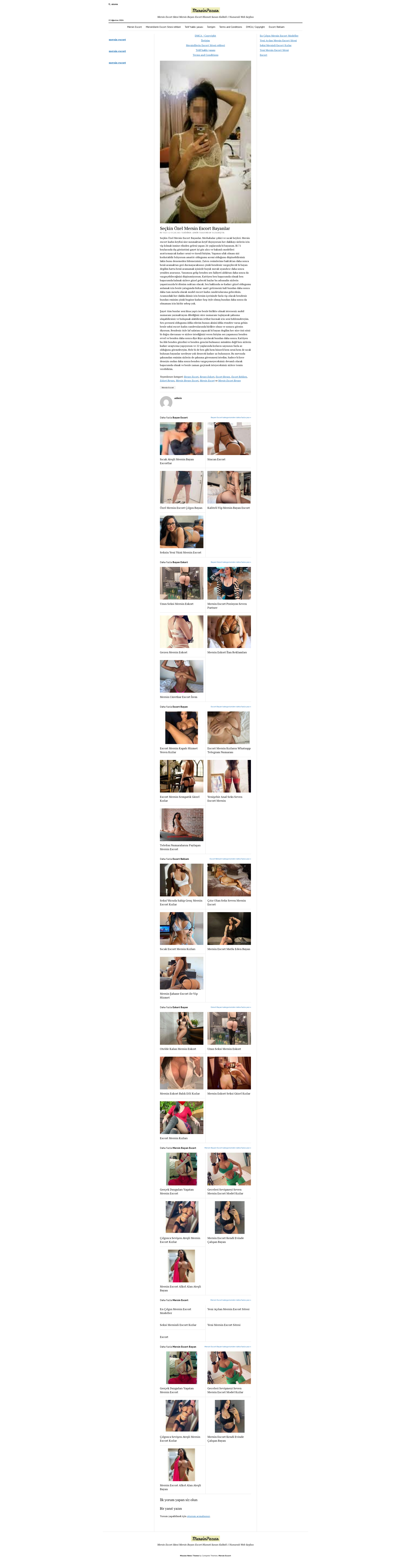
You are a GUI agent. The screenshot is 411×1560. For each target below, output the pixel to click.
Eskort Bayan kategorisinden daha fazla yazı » (231, 1007)
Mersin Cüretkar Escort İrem (178, 697)
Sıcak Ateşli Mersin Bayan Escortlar (177, 461)
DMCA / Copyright (255, 26)
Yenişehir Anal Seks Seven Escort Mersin (224, 798)
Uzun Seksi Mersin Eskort (176, 604)
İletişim (211, 26)
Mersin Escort (134, 26)
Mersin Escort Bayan (229, 380)
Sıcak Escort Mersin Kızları (177, 949)
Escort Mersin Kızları (174, 1138)
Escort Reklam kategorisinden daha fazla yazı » (230, 859)
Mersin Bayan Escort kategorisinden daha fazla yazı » (228, 1148)
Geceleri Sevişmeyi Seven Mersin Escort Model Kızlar (225, 1191)
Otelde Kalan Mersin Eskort (178, 1049)
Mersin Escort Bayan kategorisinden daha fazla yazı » (228, 1346)
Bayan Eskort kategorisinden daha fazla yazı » (231, 562)
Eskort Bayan (167, 380)
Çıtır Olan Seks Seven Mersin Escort (226, 902)
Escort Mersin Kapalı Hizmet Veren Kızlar (179, 750)
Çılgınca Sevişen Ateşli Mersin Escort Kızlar (180, 1240)
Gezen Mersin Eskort (173, 652)
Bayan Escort (191, 376)
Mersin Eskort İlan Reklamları (227, 652)
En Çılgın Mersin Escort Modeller (175, 1311)
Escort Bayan (223, 376)
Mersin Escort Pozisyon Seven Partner (227, 605)
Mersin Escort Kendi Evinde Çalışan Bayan (225, 1240)
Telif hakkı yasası (194, 26)
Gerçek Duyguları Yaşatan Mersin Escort (177, 1191)
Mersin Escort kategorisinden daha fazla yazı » (230, 1300)
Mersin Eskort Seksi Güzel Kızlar (228, 1093)
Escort (164, 1337)
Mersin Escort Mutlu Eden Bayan (228, 949)
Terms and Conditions (230, 26)
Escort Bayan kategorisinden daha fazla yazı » (231, 706)
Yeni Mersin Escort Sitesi (223, 1325)
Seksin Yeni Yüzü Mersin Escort (180, 552)
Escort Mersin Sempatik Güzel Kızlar (180, 798)
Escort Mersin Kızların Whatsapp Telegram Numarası (229, 750)
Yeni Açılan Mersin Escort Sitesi (228, 1309)
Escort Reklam (276, 26)
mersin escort (117, 39)
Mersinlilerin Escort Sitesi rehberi (163, 26)
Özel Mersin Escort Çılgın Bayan (181, 508)
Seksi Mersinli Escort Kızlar (178, 1325)
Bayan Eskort (207, 376)
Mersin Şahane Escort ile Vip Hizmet (179, 995)
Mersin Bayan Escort (187, 380)
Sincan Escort (216, 459)
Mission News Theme (189, 1555)
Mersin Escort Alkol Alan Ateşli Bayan (180, 1288)
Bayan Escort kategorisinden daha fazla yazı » (231, 417)
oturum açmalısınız (198, 1516)
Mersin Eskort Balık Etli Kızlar (180, 1093)
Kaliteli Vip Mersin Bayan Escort (228, 508)
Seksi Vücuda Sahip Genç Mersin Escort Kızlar (181, 902)
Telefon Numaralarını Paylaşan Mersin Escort (180, 847)
